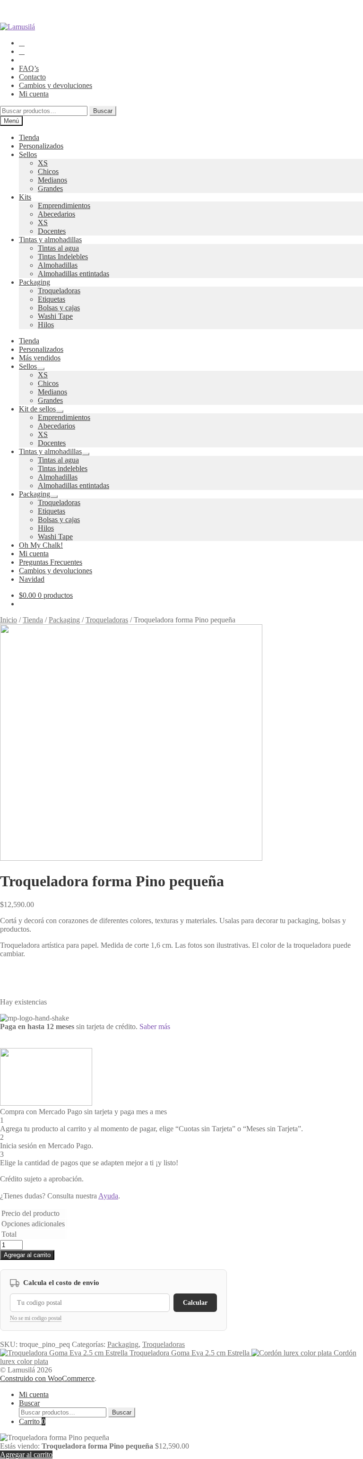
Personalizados (41, 146)
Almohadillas (58, 265)
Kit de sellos (37, 409)
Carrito (32, 1421)
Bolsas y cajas (59, 308)
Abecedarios (56, 214)
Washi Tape (55, 316)
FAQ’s (29, 68)
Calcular (195, 1302)
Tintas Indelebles (63, 257)
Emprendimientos (64, 205)
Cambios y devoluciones (55, 85)
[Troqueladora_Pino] (131, 858)
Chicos (48, 171)
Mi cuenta (34, 94)
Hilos (46, 325)
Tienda (29, 137)
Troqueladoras (59, 291)
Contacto (32, 77)
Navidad (31, 579)
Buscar (102, 110)
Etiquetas (51, 299)
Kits (25, 197)
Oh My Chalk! (41, 545)
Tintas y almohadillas (50, 240)
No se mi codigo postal (35, 1318)
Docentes (52, 231)
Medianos (52, 180)
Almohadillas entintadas (73, 274)
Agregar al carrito (27, 1254)
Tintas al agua (58, 248)
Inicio (8, 620)
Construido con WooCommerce (47, 1378)
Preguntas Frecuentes (50, 562)
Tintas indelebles (62, 468)
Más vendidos (39, 358)
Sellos (28, 154)
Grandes (50, 188)
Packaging (34, 282)
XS (43, 163)
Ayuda (108, 1196)
